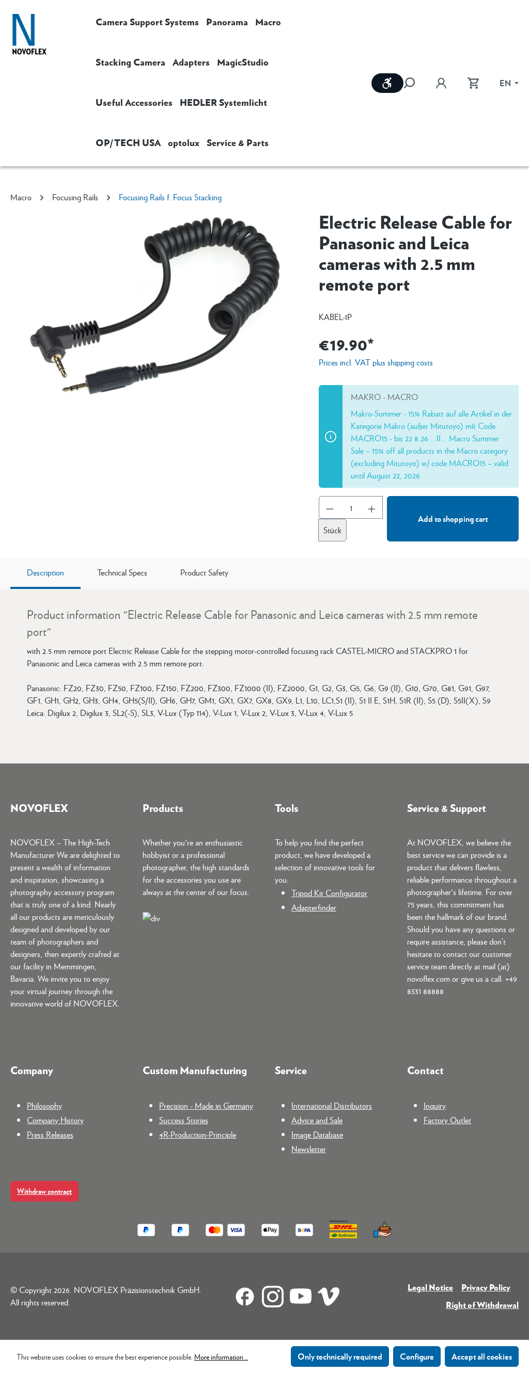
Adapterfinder (313, 907)
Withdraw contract (44, 1191)
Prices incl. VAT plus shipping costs (376, 362)
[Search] (414, 83)
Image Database (317, 1134)
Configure (417, 1356)
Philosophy (44, 1105)
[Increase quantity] (372, 507)
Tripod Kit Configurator (329, 893)
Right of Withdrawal (482, 1304)
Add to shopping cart (453, 518)
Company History (55, 1120)
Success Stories (183, 1120)
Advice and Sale (317, 1120)
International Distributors (331, 1105)
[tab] (45, 573)
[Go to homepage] (29, 35)
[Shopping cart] (473, 83)
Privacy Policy (485, 1287)
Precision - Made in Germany (206, 1105)
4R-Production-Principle (197, 1134)
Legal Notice (430, 1287)
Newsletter (308, 1149)
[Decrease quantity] (329, 507)
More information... (221, 1356)
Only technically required (340, 1356)
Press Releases (50, 1134)
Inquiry (435, 1105)
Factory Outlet (447, 1120)
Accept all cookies (482, 1356)
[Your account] (441, 83)
